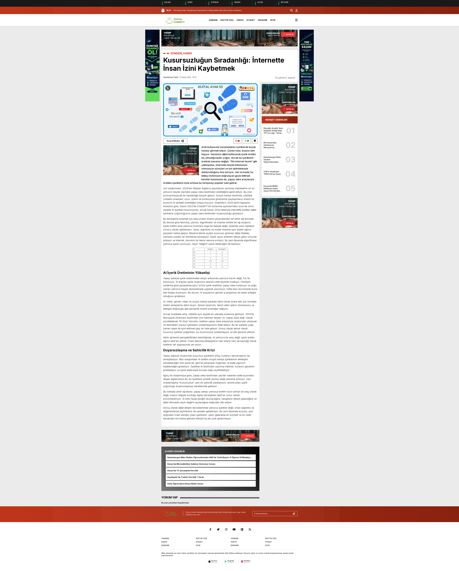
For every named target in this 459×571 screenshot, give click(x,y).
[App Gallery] (245, 561)
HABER (187, 53)
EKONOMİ (262, 20)
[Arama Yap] (290, 10)
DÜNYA (240, 20)
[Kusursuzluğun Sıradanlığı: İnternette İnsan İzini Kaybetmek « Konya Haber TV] (175, 20)
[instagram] (226, 529)
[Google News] (285, 78)
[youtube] (234, 529)
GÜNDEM (213, 20)
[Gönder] (295, 513)
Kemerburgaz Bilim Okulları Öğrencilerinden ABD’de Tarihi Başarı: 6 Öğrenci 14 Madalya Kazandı (208, 457)
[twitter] (218, 529)
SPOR (272, 20)
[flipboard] (241, 529)
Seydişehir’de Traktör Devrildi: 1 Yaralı (185, 477)
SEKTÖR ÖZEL (227, 20)
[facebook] (210, 529)
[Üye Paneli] (295, 10)
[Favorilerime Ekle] (255, 140)
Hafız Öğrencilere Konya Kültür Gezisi (185, 484)
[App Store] (213, 561)
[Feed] (249, 529)
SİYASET (250, 20)
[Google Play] (229, 561)
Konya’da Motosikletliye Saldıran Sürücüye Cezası (191, 464)
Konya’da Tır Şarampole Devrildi (182, 470)
